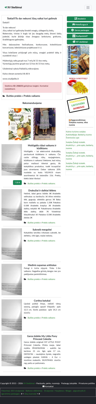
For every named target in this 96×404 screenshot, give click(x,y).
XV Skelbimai (14, 7)
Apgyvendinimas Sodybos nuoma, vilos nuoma (78, 122)
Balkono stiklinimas (34, 391)
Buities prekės (34, 184)
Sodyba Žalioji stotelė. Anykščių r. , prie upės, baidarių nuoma (79, 145)
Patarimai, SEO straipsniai (12, 391)
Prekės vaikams (48, 184)
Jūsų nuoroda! (30, 394)
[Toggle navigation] (88, 7)
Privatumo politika (87, 383)
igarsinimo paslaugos (10, 394)
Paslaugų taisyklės (69, 383)
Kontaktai (49, 386)
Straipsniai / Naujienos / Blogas (58, 391)
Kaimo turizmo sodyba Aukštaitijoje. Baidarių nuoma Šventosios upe (79, 135)
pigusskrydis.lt (79, 391)
